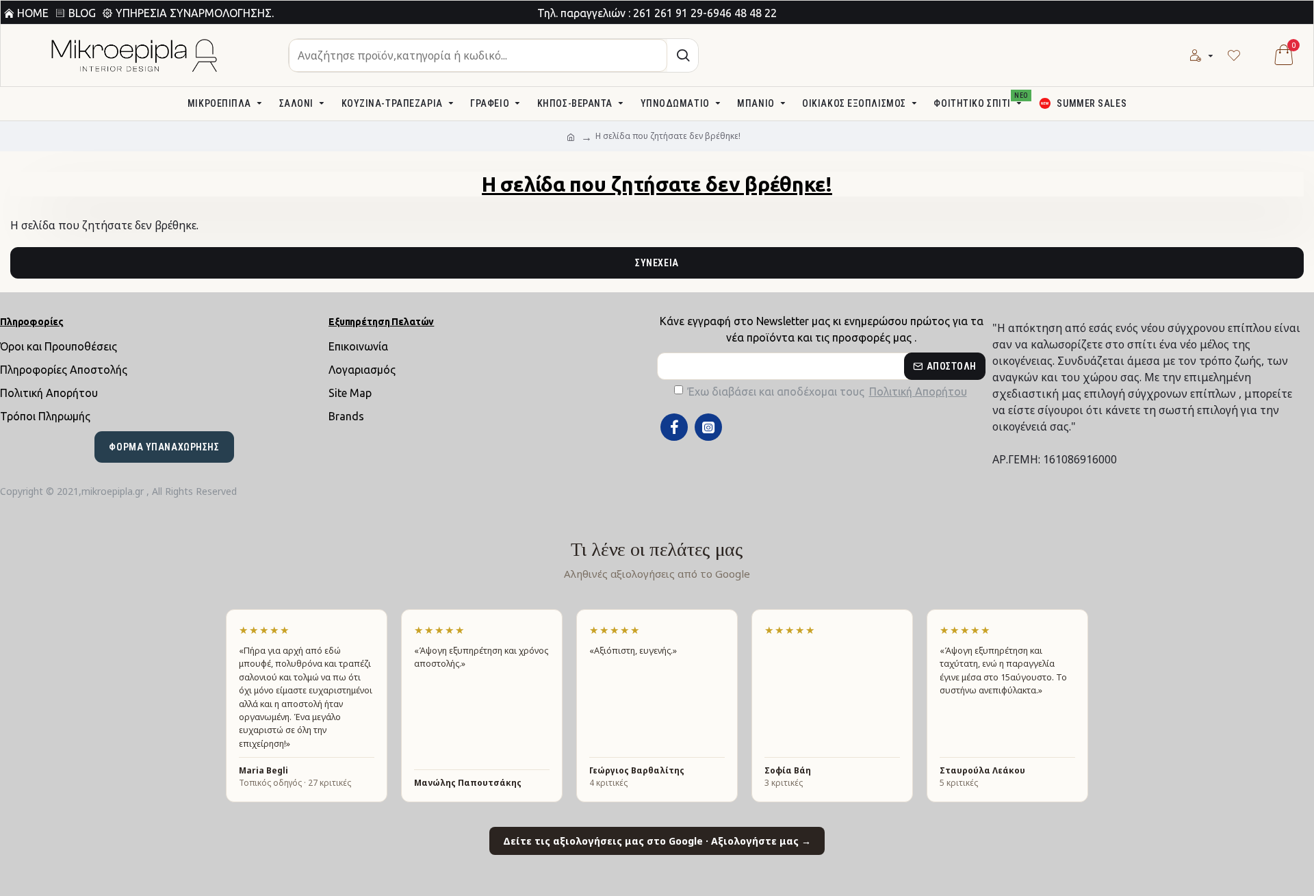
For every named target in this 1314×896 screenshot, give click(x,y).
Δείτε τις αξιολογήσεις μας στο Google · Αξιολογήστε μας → (657, 840)
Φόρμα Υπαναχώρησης (164, 446)
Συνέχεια (656, 262)
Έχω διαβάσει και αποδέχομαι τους (827, 391)
